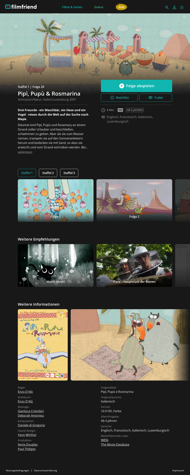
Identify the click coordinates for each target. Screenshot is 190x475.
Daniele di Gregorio (31, 425)
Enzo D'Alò (25, 392)
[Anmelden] (174, 7)
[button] (182, 7)
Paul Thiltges (27, 449)
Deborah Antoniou (31, 415)
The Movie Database (115, 444)
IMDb (104, 440)
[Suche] (167, 7)
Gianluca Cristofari (31, 411)
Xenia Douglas (28, 444)
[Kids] (121, 6)
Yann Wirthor (27, 435)
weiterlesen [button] (25, 152)
